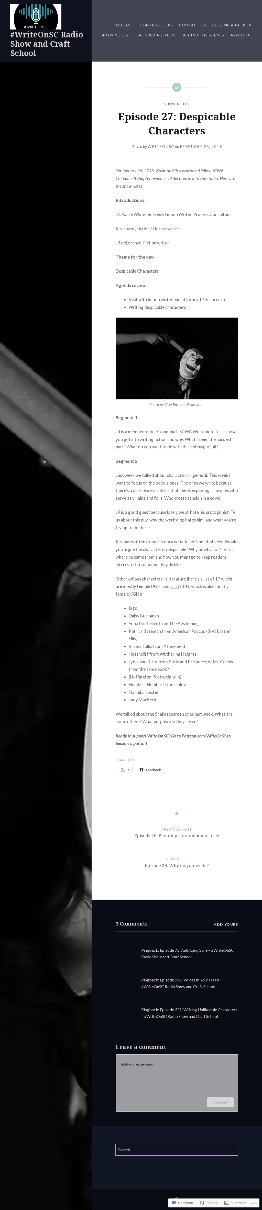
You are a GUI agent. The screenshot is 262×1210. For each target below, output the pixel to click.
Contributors (156, 25)
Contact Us (192, 25)
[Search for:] (176, 1149)
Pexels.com (195, 404)
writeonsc (161, 146)
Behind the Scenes (203, 35)
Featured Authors (156, 35)
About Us (241, 35)
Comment (220, 1102)
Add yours (226, 924)
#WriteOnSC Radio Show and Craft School (46, 43)
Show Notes (114, 35)
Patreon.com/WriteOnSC (204, 736)
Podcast (123, 25)
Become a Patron (232, 25)
